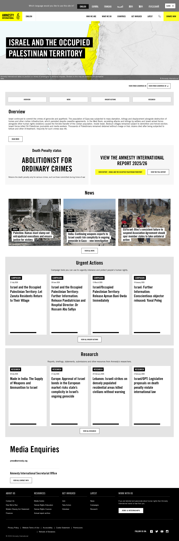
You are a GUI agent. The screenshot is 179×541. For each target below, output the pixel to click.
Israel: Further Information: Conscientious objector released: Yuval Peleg (149, 294)
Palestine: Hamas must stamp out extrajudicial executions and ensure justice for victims (32, 236)
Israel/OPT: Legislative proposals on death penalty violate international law (148, 385)
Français (108, 6)
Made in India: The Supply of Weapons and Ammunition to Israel (26, 383)
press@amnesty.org (18, 461)
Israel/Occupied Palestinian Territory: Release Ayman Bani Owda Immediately (110, 294)
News (68, 99)
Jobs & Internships (131, 511)
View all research (89, 431)
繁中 (141, 6)
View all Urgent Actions (89, 339)
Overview (27, 99)
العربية (120, 6)
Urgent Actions (110, 99)
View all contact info (21, 480)
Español (95, 6)
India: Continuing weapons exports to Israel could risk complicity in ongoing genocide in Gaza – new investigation (89, 237)
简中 (131, 6)
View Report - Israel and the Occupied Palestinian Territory (120, 172)
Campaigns (16, 278)
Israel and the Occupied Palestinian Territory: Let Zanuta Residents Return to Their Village (26, 294)
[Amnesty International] (11, 16)
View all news (89, 251)
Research (151, 99)
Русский (154, 6)
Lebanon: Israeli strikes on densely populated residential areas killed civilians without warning (110, 385)
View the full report (158, 172)
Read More (15, 139)
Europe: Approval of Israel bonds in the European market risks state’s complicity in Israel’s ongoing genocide (68, 387)
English (83, 6)
